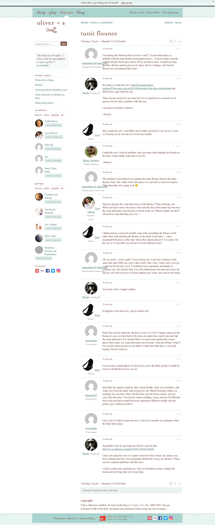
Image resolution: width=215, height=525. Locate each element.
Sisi (46, 156)
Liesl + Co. (103, 518)
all (62, 114)
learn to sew (137, 12)
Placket (38, 84)
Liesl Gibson (51, 133)
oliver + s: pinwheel (101, 22)
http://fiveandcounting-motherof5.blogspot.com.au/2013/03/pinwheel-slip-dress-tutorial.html (136, 86)
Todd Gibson (51, 121)
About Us (72, 518)
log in (178, 22)
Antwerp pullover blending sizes (51, 89)
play (52, 12)
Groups (39, 183)
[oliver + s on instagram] (58, 271)
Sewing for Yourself (50, 211)
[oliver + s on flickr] (42, 271)
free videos (153, 12)
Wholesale (59, 518)
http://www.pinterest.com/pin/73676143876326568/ (128, 449)
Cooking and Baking (51, 196)
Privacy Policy (87, 518)
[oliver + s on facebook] (48, 271)
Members (41, 110)
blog (80, 12)
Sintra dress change (44, 79)
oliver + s (51, 26)
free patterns (170, 12)
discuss (66, 12)
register (168, 22)
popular (55, 114)
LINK (178, 49)
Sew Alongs (51, 224)
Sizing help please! (44, 102)
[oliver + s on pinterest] (37, 271)
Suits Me (49, 144)
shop (41, 12)
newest (38, 114)
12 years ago (43, 62)
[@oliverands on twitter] (53, 271)
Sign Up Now (127, 2)
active (47, 114)
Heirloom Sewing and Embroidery (50, 251)
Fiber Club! (50, 236)
